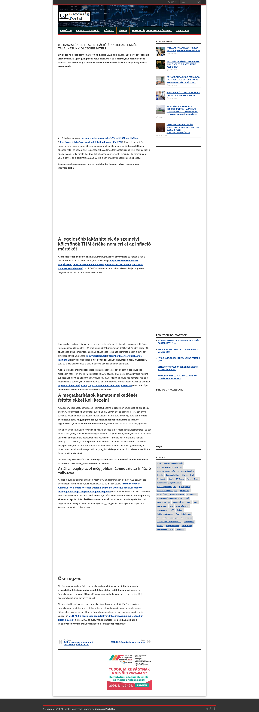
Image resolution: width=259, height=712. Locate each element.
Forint (196, 479)
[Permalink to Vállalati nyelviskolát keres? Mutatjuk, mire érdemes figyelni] (160, 55)
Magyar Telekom (163, 502)
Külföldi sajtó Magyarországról (169, 498)
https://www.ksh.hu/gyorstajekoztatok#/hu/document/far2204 (90, 142)
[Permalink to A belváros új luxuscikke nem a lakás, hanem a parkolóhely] (160, 100)
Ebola (171, 479)
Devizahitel (161, 479)
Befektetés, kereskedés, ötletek (152, 30)
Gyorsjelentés (184, 487)
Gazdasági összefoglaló (166, 487)
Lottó (187, 498)
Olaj (171, 506)
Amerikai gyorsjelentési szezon (169, 467)
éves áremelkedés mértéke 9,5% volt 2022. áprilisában (110, 138)
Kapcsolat (182, 30)
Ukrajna (160, 526)
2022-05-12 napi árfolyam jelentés (128, 641)
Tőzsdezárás (189, 522)
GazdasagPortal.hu (105, 709)
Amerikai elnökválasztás (173, 463)
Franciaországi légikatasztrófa (169, 483)
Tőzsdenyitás (186, 518)
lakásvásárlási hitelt (96, 356)
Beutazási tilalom (172, 475)
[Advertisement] (104, 102)
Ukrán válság (187, 526)
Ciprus (185, 475)
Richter (179, 510)
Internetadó (184, 490)
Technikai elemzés (183, 514)
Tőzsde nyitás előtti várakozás (169, 522)
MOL (196, 502)
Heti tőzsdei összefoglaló (167, 490)
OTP (172, 510)
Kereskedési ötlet (177, 494)
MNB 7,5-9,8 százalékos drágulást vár (88, 616)
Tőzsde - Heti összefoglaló (168, 518)
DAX (192, 475)
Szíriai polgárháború (165, 514)
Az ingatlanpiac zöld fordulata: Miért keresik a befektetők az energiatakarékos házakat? (183, 80)
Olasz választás (182, 506)
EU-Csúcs (180, 479)
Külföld (109, 30)
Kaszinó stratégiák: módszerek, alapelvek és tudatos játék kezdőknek (183, 64)
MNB (189, 502)
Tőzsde (123, 30)
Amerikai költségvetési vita (168, 471)
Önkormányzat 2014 (165, 529)
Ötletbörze (180, 529)
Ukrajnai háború (172, 526)
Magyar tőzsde (179, 502)
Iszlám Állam (162, 494)
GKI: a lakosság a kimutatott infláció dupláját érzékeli (78, 642)
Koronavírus (191, 494)
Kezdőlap (66, 30)
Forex (189, 479)
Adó (159, 463)
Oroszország (162, 510)
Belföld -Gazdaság (88, 30)
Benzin (160, 475)
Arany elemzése (187, 471)
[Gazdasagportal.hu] (74, 19)
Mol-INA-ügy (162, 506)
